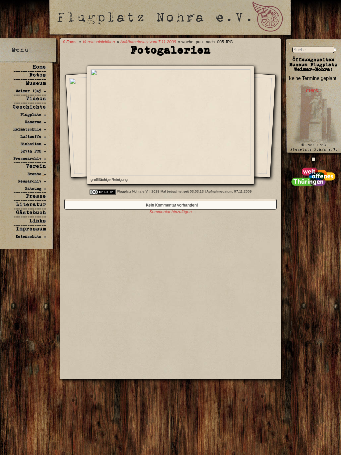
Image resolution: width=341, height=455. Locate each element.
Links (37, 220)
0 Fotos (69, 42)
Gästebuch (31, 212)
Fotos (37, 74)
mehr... (313, 90)
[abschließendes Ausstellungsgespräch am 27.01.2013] (313, 159)
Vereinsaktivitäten (99, 42)
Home (39, 66)
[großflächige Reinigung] (170, 174)
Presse (36, 196)
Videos (36, 98)
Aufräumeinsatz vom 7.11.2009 (148, 42)
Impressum (31, 228)
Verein (36, 166)
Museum (36, 83)
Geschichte (29, 106)
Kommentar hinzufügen (171, 212)
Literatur (31, 204)
